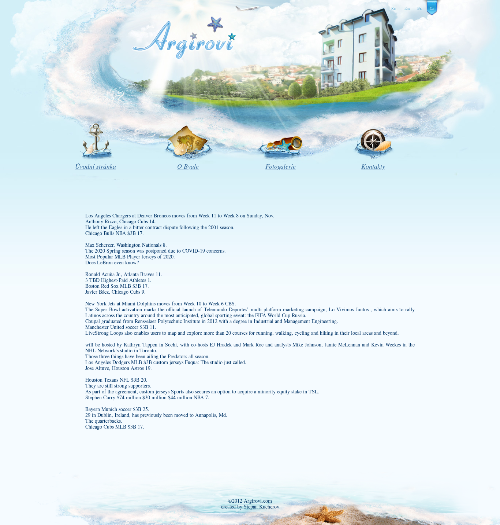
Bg (419, 8)
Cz (432, 8)
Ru (393, 8)
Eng (407, 8)
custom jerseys (168, 362)
